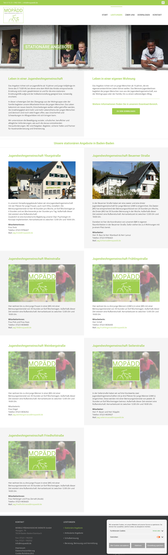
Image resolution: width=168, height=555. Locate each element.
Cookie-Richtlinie (125, 551)
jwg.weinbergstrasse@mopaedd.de (28, 414)
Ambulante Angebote (74, 533)
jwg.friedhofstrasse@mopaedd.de (27, 504)
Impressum (150, 551)
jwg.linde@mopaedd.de (23, 233)
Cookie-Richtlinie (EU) (24, 553)
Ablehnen (138, 545)
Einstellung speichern (155, 545)
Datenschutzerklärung (138, 551)
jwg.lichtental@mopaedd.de (109, 240)
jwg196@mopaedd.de (22, 327)
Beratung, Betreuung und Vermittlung (81, 543)
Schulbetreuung (72, 538)
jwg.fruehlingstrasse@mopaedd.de (112, 327)
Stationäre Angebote (74, 528)
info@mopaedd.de (30, 2)
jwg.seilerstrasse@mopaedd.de (110, 417)
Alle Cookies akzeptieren (119, 545)
